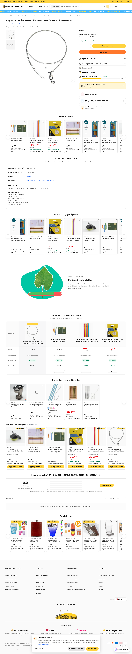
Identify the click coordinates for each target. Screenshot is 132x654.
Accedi (114, 6)
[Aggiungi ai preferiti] (25, 122)
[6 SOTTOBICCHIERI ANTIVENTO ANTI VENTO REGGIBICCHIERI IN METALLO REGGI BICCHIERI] (18, 528)
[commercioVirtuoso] (13, 6)
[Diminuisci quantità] (81, 46)
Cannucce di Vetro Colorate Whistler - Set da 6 (17, 139)
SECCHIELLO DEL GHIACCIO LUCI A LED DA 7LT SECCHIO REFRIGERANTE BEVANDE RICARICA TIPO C (54, 541)
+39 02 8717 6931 (124, 1)
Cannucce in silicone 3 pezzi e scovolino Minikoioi (54, 405)
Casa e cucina (15, 16)
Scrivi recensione (106, 485)
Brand (46, 6)
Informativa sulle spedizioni (27, 643)
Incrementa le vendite (11, 575)
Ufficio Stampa (40, 589)
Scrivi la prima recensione (14, 24)
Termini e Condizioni (73, 579)
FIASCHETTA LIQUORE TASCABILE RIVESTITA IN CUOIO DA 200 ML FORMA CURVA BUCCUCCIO (90, 541)
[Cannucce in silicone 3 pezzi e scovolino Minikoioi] (54, 392)
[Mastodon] (58, 604)
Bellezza (101, 582)
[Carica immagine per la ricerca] (104, 6)
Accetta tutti (92, 649)
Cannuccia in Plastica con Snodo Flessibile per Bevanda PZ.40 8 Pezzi (36, 141)
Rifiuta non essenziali (76, 649)
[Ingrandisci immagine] (73, 80)
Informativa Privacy (72, 582)
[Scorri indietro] (8, 137)
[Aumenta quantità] (89, 46)
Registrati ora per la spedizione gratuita (35, 1)
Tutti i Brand (102, 568)
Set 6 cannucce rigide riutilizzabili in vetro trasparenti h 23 (91, 405)
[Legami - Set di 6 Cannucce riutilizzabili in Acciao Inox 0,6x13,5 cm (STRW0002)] (91, 128)
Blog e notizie (40, 586)
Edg (85, 402)
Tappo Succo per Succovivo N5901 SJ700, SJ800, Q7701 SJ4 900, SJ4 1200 (90, 239)
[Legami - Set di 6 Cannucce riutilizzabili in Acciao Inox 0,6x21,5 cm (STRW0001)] (109, 128)
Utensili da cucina (27, 16)
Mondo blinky (40, 582)
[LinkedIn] (68, 604)
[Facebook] (61, 604)
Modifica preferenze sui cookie (29, 645)
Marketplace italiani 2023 (12, 589)
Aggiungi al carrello (109, 46)
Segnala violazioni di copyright (76, 589)
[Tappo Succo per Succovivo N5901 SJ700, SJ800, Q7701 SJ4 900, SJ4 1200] (91, 226)
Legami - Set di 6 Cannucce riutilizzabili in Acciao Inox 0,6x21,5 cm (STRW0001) (109, 141)
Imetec (86, 236)
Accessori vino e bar (40, 16)
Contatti (69, 586)
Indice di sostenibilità (42, 575)
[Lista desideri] (123, 6)
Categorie (30, 6)
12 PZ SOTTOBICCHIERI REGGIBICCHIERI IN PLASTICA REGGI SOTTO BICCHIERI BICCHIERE (72, 541)
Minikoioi (50, 402)
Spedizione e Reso (51, 162)
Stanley (50, 138)
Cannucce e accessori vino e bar (58, 16)
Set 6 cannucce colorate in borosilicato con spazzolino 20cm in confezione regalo (72, 405)
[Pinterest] (71, 604)
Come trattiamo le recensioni (94, 491)
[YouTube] (74, 604)
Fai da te (101, 589)
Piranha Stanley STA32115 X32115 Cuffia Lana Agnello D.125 (54, 141)
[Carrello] (127, 6)
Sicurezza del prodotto (75, 162)
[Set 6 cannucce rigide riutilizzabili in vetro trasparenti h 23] (91, 392)
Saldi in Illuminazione (99, 11)
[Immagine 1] (10, 34)
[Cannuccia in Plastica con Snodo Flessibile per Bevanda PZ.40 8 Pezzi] (36, 128)
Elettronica (101, 586)
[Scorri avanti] (124, 137)
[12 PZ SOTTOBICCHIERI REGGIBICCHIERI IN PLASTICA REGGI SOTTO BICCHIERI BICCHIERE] (72, 528)
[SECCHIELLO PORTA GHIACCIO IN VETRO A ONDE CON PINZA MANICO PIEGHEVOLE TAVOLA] (109, 528)
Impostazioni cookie (44, 644)
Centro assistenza (72, 568)
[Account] (119, 6)
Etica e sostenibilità (41, 572)
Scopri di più (39, 568)
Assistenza (115, 1)
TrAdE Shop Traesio (17, 538)
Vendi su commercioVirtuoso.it (13, 568)
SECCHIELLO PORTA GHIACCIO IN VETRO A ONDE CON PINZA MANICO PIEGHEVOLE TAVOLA (108, 541)
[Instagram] (64, 604)
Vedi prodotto (59, 371)
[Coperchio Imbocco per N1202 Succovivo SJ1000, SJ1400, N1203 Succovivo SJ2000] (18, 392)
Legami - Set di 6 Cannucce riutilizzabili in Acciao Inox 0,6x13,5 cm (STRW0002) (91, 141)
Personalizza (39, 649)
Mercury (68, 402)
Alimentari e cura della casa (106, 575)
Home (8, 16)
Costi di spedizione (72, 575)
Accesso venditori (10, 572)
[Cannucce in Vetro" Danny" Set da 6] (72, 128)
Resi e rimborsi (71, 572)
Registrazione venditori (11, 579)
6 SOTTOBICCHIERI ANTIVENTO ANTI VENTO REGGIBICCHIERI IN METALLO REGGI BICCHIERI (17, 541)
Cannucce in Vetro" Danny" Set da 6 (72, 139)
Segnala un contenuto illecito (12, 645)
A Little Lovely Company (36, 402)
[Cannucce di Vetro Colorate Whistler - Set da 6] (18, 128)
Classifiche (102, 572)
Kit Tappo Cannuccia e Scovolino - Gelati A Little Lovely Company (36, 405)
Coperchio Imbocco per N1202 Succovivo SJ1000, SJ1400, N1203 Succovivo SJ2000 (18, 405)
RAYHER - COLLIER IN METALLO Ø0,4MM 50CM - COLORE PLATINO (116, 450)
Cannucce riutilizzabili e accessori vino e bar (84, 16)
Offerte (39, 6)
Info (42, 162)
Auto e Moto (102, 579)
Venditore (62, 162)
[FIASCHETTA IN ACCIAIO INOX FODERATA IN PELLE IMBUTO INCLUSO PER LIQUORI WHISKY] (36, 528)
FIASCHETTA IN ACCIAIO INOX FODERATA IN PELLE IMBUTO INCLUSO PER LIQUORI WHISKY (36, 541)
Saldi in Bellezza (71, 11)
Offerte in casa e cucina (42, 11)
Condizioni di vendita (11, 582)
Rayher (29, 176)
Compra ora (102, 52)
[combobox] (81, 6)
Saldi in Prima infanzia (12, 11)
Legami (86, 138)
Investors (38, 593)
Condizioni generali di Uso (12, 643)
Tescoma (32, 138)
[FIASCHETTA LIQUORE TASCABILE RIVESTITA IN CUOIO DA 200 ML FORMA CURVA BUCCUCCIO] (91, 528)
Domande (88, 162)
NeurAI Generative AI (41, 579)
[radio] (48, 408)
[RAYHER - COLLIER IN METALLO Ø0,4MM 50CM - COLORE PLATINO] (116, 436)
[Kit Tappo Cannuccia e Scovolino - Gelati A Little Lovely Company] (36, 392)
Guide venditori (9, 586)
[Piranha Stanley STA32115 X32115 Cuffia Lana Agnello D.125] (54, 128)
